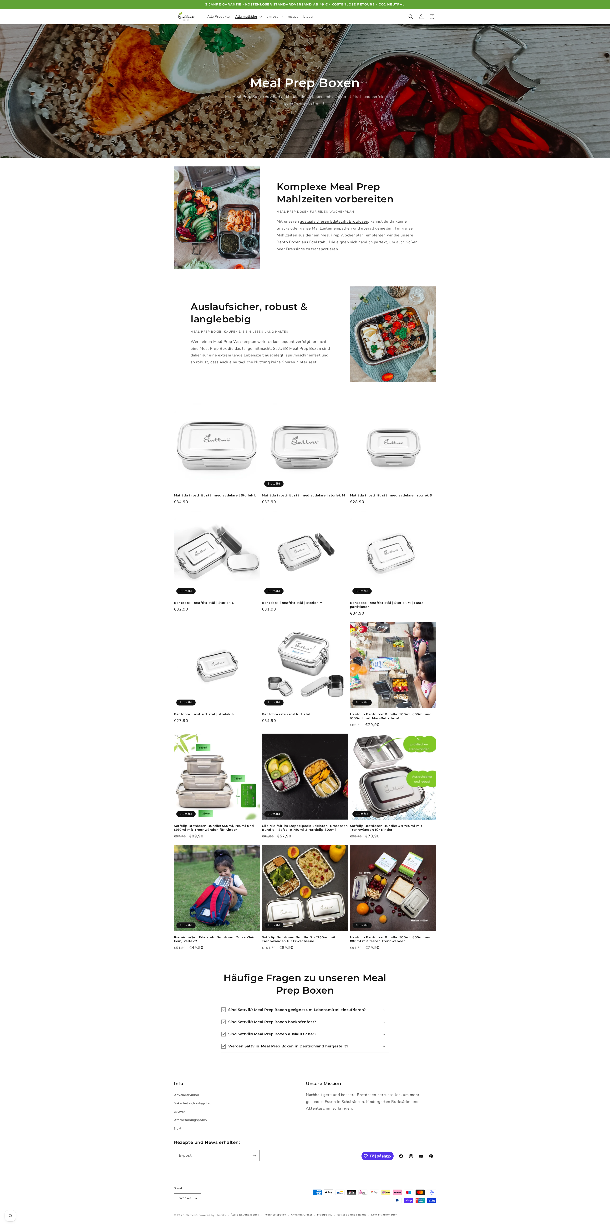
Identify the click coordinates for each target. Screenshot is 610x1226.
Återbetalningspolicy (190, 1120)
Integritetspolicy (275, 1214)
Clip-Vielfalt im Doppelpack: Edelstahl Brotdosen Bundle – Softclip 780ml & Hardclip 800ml (305, 828)
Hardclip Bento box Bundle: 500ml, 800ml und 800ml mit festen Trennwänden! (391, 939)
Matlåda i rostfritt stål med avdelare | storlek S (391, 495)
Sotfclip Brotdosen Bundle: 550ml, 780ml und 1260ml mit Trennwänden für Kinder (214, 828)
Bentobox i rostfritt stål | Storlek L (204, 603)
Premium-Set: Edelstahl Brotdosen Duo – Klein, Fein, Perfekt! (215, 939)
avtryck (179, 1111)
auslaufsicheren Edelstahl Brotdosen (334, 221)
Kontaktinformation (384, 1214)
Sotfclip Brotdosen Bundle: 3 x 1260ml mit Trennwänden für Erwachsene (299, 939)
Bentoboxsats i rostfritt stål (286, 714)
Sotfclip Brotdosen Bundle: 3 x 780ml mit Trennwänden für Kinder (386, 828)
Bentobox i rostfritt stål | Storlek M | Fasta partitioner (387, 605)
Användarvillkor (186, 1095)
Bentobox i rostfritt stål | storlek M (292, 603)
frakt (178, 1128)
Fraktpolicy (324, 1214)
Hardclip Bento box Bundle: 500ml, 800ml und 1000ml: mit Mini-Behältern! (391, 716)
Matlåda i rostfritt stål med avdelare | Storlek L (215, 495)
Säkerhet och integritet (192, 1103)
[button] (248, 17)
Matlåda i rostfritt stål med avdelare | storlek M (303, 495)
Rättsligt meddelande (351, 1214)
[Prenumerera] (254, 1155)
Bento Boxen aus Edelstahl (302, 242)
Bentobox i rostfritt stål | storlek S (204, 714)
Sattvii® (192, 1215)
